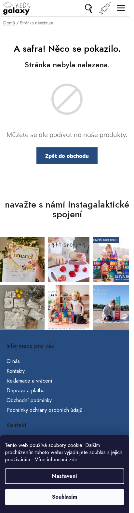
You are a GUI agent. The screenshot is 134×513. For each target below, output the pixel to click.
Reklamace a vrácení (29, 381)
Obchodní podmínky (29, 400)
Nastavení (64, 476)
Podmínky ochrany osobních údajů (44, 410)
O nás (13, 361)
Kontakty (16, 371)
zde (73, 459)
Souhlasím (64, 497)
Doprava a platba (26, 390)
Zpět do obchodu (67, 156)
